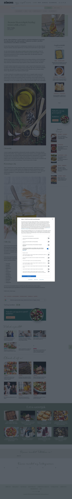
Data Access (36, 279)
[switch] (48, 238)
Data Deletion (30, 279)
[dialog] (36, 249)
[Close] (53, 219)
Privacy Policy (41, 279)
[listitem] (36, 236)
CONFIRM (29, 276)
